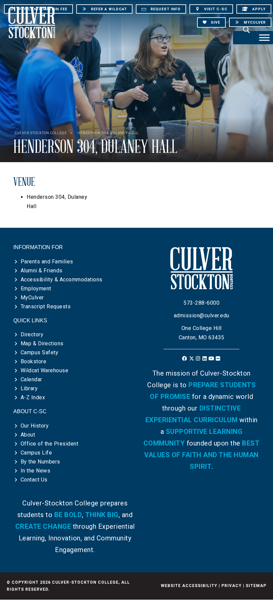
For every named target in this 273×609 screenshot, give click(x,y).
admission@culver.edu (201, 315)
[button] (184, 358)
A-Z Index (33, 397)
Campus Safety (40, 352)
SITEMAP (256, 585)
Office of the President (50, 444)
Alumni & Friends (42, 270)
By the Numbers (40, 461)
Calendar (31, 379)
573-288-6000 (201, 303)
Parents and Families (47, 261)
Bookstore (34, 361)
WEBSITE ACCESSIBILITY (189, 585)
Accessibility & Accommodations (62, 279)
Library (29, 388)
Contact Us (34, 479)
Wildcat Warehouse (45, 370)
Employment (36, 288)
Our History (35, 426)
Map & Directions (42, 343)
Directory (32, 334)
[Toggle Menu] (264, 37)
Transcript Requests (46, 306)
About (28, 435)
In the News (36, 470)
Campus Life (36, 453)
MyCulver (32, 297)
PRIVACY (231, 585)
